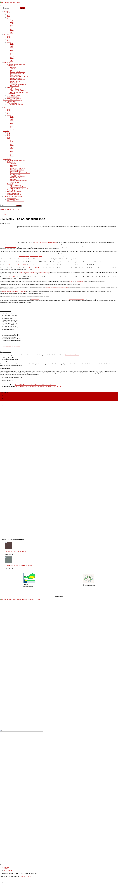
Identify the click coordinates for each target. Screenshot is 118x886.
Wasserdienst (14, 86)
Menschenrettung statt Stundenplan (16, 551)
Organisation (7, 62)
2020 (11, 23)
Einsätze (6, 11)
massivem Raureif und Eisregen (76, 299)
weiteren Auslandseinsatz (10, 247)
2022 (11, 20)
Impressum (6, 867)
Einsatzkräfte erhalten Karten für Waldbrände (19, 566)
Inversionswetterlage (35, 299)
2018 (11, 27)
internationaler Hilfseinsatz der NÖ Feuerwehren (45, 242)
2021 (11, 22)
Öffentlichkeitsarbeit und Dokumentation (17, 80)
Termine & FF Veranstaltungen (12, 100)
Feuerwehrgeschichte (17, 73)
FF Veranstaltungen (13, 103)
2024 (8, 16)
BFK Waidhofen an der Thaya (16, 64)
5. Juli (70, 281)
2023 (8, 17)
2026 (8, 12)
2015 (11, 31)
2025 (8, 14)
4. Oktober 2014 (80, 281)
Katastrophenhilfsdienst (14, 98)
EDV (11, 70)
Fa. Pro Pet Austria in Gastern (72, 355)
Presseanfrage (7, 870)
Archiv (9, 19)
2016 (11, 30)
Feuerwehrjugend (15, 75)
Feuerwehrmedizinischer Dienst (20, 76)
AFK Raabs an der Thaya (18, 90)
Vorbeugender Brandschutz (18, 84)
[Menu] (0, 5)
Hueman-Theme (26, 876)
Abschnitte (10, 87)
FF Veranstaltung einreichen (15, 104)
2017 (11, 28)
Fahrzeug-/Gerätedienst (17, 72)
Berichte (6, 34)
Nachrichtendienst (16, 78)
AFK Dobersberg (15, 89)
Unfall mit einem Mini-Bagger (34, 267)
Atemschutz (14, 67)
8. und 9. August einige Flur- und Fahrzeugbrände (30, 256)
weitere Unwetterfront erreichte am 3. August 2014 (14, 291)
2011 (11, 61)
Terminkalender (11, 101)
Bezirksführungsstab (13, 97)
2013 (11, 58)
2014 (11, 33)
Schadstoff (13, 83)
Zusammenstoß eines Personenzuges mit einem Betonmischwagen (34, 272)
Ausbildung (13, 69)
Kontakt (5, 868)
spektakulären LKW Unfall (11, 276)
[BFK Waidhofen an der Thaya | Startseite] (10, 2)
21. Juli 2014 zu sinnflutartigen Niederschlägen (57, 287)
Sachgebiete (11, 65)
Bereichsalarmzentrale (14, 95)
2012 (11, 59)
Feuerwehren (11, 93)
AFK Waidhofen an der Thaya (19, 92)
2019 (11, 25)
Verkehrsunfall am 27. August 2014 (17, 264)
